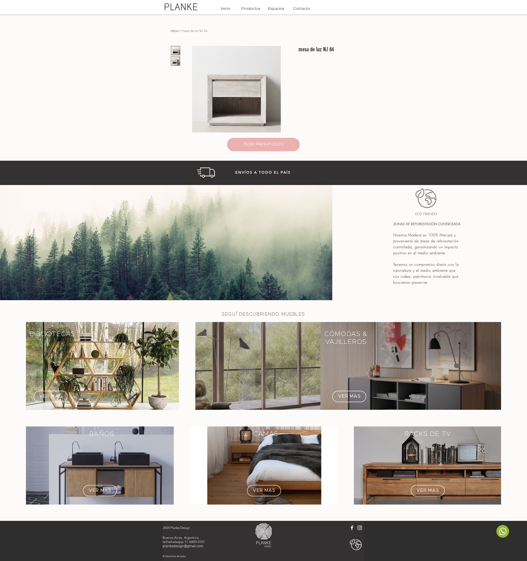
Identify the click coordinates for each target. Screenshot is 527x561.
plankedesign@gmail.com (183, 546)
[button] (251, 9)
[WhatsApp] (502, 531)
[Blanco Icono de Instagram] (360, 528)
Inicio (174, 31)
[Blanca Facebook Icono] (352, 528)
